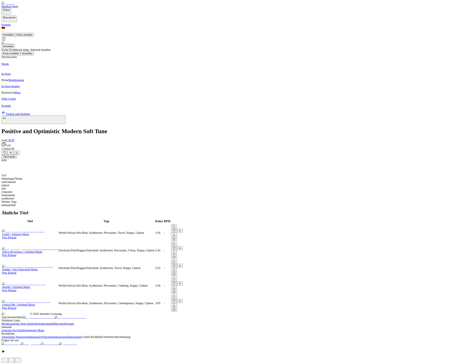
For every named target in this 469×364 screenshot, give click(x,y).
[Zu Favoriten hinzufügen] (4, 152)
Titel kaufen (9, 156)
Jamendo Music (35, 330)
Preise (6, 10)
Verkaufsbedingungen (54, 336)
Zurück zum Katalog (18, 113)
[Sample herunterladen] (17, 153)
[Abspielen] (174, 226)
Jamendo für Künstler (13, 330)
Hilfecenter (58, 323)
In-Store (13, 6)
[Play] (33, 120)
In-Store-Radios (26, 323)
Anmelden (8, 34)
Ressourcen (9, 17)
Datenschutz (74, 336)
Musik (5, 6)
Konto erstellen (24, 34)
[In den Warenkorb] (174, 239)
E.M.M (10, 140)
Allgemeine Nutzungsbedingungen (21, 336)
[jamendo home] (7, 3)
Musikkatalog (9, 323)
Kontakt (6, 24)
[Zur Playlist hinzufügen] (11, 152)
